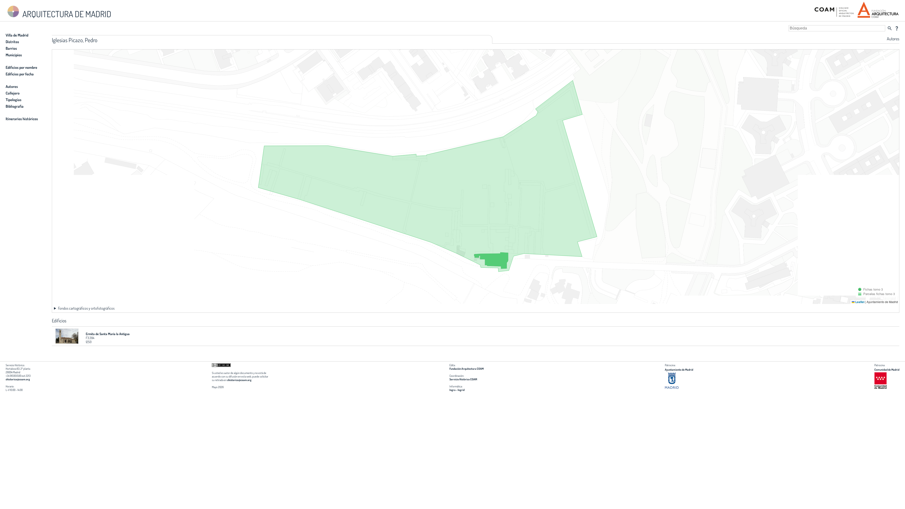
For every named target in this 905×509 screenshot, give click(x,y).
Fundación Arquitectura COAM (466, 368)
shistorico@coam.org (18, 379)
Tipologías (13, 99)
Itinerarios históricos (22, 118)
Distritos (12, 41)
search (889, 28)
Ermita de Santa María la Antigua (108, 334)
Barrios (11, 48)
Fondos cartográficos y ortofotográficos (86, 308)
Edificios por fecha (20, 74)
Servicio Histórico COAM (463, 379)
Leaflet (859, 302)
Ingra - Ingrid (457, 390)
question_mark (896, 28)
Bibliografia (15, 106)
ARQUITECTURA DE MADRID (66, 13)
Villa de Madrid (17, 35)
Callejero (13, 93)
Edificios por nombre (21, 67)
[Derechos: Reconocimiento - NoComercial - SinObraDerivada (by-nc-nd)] (221, 366)
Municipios (14, 55)
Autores (12, 86)
